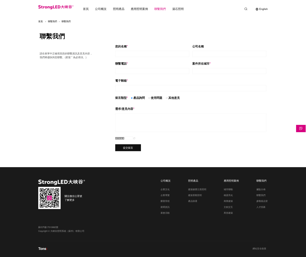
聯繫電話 (121, 63)
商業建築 (228, 200)
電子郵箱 (121, 80)
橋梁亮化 (228, 195)
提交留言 (128, 147)
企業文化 (165, 189)
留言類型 (121, 98)
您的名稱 (121, 46)
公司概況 (101, 8)
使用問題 (156, 97)
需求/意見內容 (124, 109)
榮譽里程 (165, 200)
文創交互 (228, 206)
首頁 (86, 8)
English (263, 8)
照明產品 (118, 8)
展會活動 (165, 212)
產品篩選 (192, 200)
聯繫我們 (160, 8)
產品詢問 (139, 97)
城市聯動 (228, 189)
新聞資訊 (165, 206)
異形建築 (228, 212)
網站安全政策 (259, 248)
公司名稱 (198, 46)
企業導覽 (165, 195)
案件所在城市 (201, 63)
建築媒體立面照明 (197, 189)
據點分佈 (260, 189)
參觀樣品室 (262, 200)
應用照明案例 (139, 8)
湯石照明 (178, 8)
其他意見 (174, 97)
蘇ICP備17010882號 (48, 227)
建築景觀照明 (195, 195)
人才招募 (260, 206)
